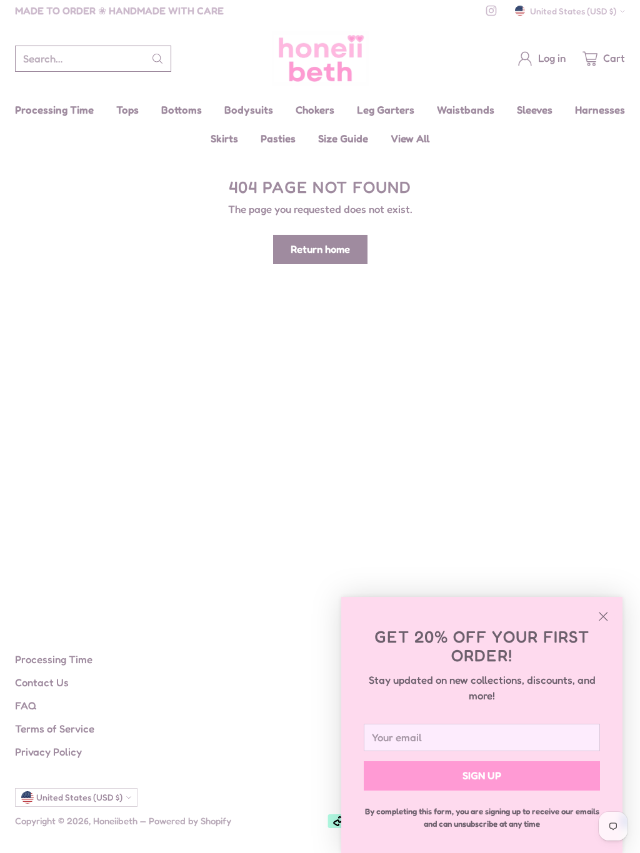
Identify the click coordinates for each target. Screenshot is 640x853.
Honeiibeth (115, 821)
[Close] (603, 616)
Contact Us (42, 682)
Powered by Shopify (190, 821)
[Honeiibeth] (320, 58)
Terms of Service (54, 728)
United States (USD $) (573, 11)
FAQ (25, 705)
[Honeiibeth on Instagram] (491, 12)
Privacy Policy (48, 752)
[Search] (157, 59)
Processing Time (53, 659)
